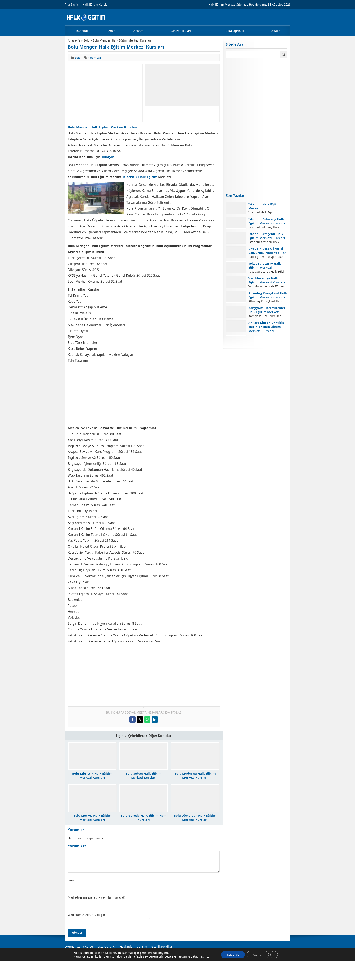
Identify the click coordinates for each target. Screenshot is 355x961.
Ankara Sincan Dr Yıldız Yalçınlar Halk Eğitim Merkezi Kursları (266, 326)
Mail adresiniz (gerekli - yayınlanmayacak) (96, 897)
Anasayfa (74, 40)
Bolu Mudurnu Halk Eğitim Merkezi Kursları (195, 775)
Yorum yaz (94, 57)
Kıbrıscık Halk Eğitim (140, 177)
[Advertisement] (105, 93)
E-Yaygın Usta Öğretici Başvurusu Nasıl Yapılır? (267, 250)
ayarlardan (179, 956)
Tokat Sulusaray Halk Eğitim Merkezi (264, 265)
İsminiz (73, 880)
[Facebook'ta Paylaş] (132, 719)
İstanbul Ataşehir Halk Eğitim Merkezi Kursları (266, 236)
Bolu (86, 40)
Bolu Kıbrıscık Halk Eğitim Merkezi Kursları (92, 775)
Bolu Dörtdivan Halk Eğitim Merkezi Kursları (195, 817)
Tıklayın (107, 157)
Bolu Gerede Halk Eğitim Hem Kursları (144, 817)
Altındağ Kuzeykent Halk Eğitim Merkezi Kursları (267, 295)
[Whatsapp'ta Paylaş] (147, 719)
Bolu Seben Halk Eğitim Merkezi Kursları (144, 775)
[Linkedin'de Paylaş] (155, 719)
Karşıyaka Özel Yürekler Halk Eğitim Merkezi (266, 310)
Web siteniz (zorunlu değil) (86, 914)
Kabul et (233, 954)
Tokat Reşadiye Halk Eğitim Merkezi (264, 339)
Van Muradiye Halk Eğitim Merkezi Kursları (266, 280)
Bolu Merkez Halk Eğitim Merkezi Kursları (92, 817)
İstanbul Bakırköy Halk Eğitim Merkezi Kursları (266, 221)
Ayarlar (258, 954)
